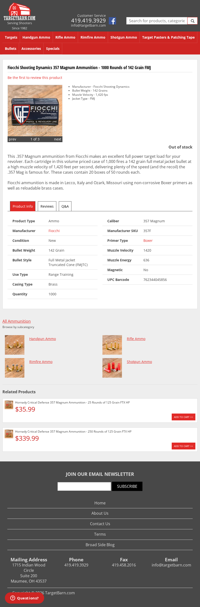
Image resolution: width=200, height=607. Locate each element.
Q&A (65, 206)
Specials (53, 48)
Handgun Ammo (36, 37)
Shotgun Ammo (123, 37)
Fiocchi (54, 230)
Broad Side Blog (100, 544)
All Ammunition (16, 321)
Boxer (148, 240)
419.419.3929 (88, 20)
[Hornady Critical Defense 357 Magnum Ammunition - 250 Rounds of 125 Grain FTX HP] (9, 435)
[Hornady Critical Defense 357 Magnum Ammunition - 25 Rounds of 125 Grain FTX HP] (9, 406)
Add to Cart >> (183, 417)
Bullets (10, 48)
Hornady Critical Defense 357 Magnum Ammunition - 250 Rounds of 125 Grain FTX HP (73, 431)
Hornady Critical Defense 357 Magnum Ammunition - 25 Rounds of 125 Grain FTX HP (72, 402)
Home (100, 503)
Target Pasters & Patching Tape (168, 37)
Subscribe (127, 486)
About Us (100, 513)
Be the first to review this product (35, 77)
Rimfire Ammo (92, 37)
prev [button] (12, 139)
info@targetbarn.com (88, 25)
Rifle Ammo (65, 37)
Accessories (31, 48)
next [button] (57, 139)
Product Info (23, 206)
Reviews (47, 206)
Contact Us (100, 523)
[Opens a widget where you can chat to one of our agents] (24, 598)
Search (192, 20)
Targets (11, 37)
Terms (100, 534)
